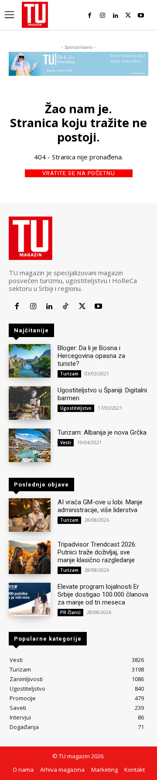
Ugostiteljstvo (76, 408)
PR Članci (70, 612)
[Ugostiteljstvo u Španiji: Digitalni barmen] (30, 403)
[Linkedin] (115, 15)
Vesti (65, 442)
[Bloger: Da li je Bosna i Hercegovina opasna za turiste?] (30, 361)
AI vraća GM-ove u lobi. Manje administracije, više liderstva (100, 506)
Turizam (69, 374)
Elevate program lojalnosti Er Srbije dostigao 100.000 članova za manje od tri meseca (103, 594)
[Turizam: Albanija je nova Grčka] (30, 445)
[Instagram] (102, 15)
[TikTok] (66, 306)
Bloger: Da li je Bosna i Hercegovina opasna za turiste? (91, 356)
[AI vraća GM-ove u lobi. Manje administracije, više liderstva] (30, 515)
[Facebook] (89, 15)
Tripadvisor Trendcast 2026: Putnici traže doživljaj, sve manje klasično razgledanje (97, 552)
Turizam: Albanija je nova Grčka (102, 432)
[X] (128, 15)
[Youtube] (141, 15)
